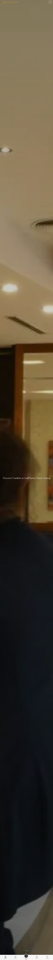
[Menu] (50, 2)
